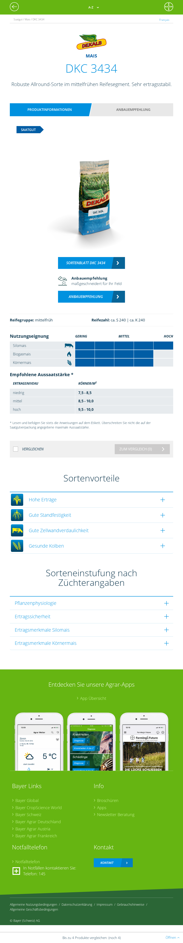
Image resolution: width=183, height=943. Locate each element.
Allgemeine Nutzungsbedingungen (33, 904)
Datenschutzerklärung (77, 904)
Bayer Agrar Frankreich (36, 835)
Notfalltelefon (27, 861)
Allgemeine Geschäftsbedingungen (34, 909)
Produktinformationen (49, 109)
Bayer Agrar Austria (32, 828)
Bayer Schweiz (28, 814)
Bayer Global (27, 800)
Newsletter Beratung (115, 814)
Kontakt (106, 863)
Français (164, 19)
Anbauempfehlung (133, 109)
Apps (101, 807)
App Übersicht (93, 698)
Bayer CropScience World (38, 807)
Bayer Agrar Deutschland (38, 821)
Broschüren (108, 800)
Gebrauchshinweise (130, 904)
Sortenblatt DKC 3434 (85, 262)
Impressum (104, 904)
